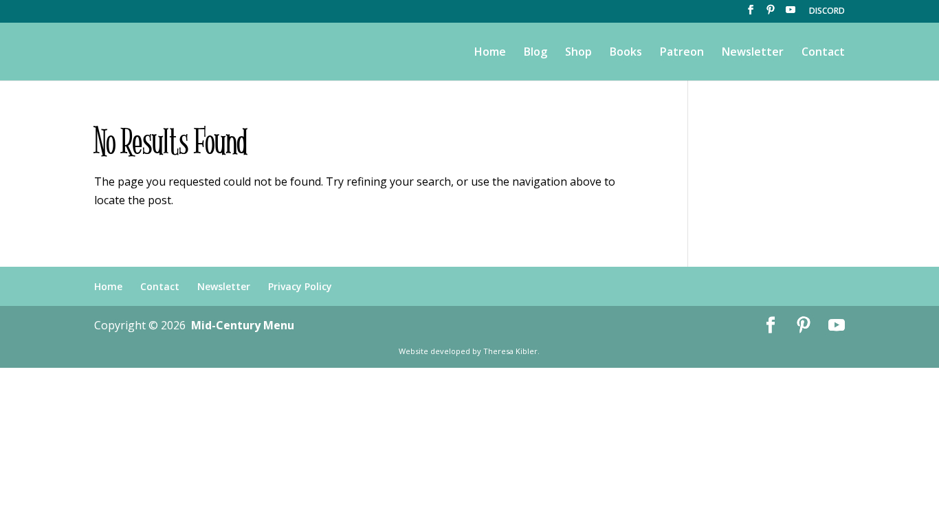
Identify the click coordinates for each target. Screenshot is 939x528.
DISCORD (827, 11)
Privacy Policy (300, 286)
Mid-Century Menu (242, 325)
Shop (578, 53)
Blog (535, 53)
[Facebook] (750, 14)
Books (626, 53)
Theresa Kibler (510, 351)
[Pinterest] (770, 14)
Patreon (682, 53)
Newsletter (753, 53)
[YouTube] (790, 14)
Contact (823, 53)
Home (490, 53)
